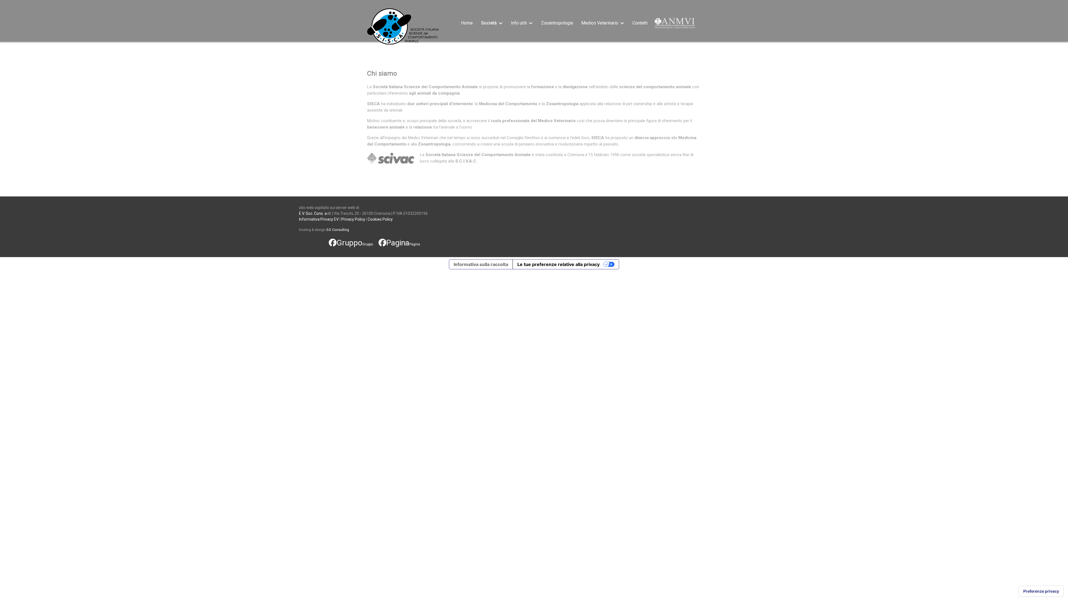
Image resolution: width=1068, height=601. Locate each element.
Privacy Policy (353, 219)
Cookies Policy (380, 219)
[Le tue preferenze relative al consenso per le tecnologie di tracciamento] (1041, 591)
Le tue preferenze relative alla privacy (558, 264)
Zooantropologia (557, 23)
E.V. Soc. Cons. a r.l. (315, 213)
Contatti (639, 23)
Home (467, 23)
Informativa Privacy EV (319, 219)
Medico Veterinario (599, 23)
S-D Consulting (337, 230)
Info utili (519, 23)
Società (489, 23)
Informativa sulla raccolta (481, 264)
